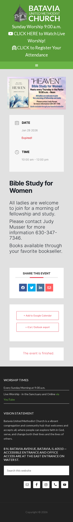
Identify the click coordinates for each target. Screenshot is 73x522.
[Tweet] (32, 287)
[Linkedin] (40, 287)
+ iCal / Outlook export (37, 327)
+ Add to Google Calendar (38, 315)
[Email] (49, 287)
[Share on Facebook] (23, 287)
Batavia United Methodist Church (36, 13)
